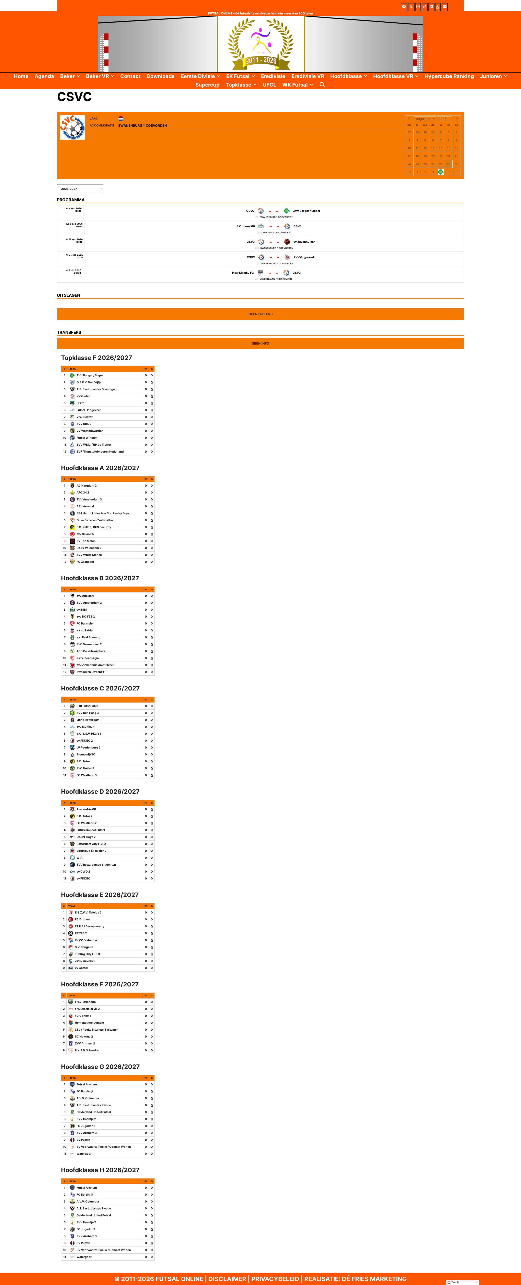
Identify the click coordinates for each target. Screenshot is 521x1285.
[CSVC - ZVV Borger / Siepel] (260, 213)
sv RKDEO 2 (85, 740)
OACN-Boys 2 (86, 837)
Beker (67, 76)
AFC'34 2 (83, 492)
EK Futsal (238, 76)
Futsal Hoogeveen (89, 410)
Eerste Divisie (198, 76)
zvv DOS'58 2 (86, 616)
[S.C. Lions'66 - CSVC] (260, 228)
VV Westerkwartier (90, 430)
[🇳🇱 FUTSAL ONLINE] (260, 43)
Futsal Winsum (87, 437)
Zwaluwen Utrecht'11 (91, 672)
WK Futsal (295, 85)
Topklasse (238, 85)
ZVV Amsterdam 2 (89, 602)
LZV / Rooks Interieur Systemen (96, 1029)
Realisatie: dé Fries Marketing (355, 1279)
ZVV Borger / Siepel (90, 375)
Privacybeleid (275, 1279)
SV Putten (83, 1139)
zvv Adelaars (85, 595)
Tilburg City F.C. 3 (87, 954)
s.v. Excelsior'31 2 (87, 1008)
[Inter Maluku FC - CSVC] (260, 275)
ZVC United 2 (86, 768)
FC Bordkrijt (85, 1091)
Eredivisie (273, 76)
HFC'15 (81, 403)
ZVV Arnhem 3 (87, 1132)
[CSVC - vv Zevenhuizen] (260, 244)
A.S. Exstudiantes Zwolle (94, 1105)
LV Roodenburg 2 (89, 747)
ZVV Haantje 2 (86, 1119)
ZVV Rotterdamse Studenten (96, 864)
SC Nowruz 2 (84, 1036)
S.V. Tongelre (84, 947)
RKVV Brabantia (86, 940)
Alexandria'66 (86, 809)
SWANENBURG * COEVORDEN (142, 125)
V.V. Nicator (85, 417)
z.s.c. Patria (85, 630)
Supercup (207, 85)
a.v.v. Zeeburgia (88, 658)
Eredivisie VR (307, 76)
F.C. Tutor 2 (85, 816)
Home (21, 76)
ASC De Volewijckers (91, 651)
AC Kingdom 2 (87, 485)
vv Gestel (81, 968)
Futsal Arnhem (87, 1084)
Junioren (491, 76)
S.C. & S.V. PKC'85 (89, 733)
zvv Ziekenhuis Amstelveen (96, 665)
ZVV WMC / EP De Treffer (94, 444)
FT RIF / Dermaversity (89, 926)
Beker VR (97, 76)
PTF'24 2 (81, 933)
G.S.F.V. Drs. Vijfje (89, 382)
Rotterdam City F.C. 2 (91, 843)
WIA (79, 857)
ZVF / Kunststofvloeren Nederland (100, 451)
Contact (130, 76)
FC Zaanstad (85, 561)
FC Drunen (82, 919)
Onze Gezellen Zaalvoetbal (95, 520)
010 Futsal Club (88, 706)
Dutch (455, 1282)
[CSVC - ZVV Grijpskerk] (260, 259)
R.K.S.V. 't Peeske (87, 1050)
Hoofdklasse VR (393, 76)
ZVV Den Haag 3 (88, 712)
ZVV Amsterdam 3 (89, 499)
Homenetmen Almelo (89, 1022)
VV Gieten (83, 396)
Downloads (161, 76)
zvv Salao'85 (85, 534)
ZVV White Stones (89, 554)
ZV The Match (86, 541)
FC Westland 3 (87, 775)
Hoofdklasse (346, 76)
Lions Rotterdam (88, 719)
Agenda (44, 76)
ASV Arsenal (85, 506)
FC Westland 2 (87, 823)
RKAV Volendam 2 (89, 548)
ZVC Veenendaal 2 (89, 644)
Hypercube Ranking (449, 76)
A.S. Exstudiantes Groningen (97, 389)
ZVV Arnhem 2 (85, 1043)
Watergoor (84, 1153)
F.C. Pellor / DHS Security (94, 527)
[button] (79, 76)
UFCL (269, 85)
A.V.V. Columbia (88, 1098)
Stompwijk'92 (86, 754)
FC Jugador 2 (86, 1126)
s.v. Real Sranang (88, 637)
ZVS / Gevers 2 (85, 961)
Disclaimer (227, 1279)
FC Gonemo (83, 1015)
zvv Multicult (85, 726)
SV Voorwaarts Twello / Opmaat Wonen (104, 1146)
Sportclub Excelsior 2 (91, 850)
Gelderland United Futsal (94, 1112)
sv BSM (82, 609)
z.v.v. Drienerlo (85, 1002)
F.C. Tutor (83, 761)
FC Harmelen (85, 623)
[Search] (322, 85)
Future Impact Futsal (91, 830)
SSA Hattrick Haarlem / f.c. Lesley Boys (103, 513)
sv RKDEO (83, 878)
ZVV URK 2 (84, 423)
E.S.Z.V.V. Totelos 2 (88, 912)
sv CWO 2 (83, 871)
